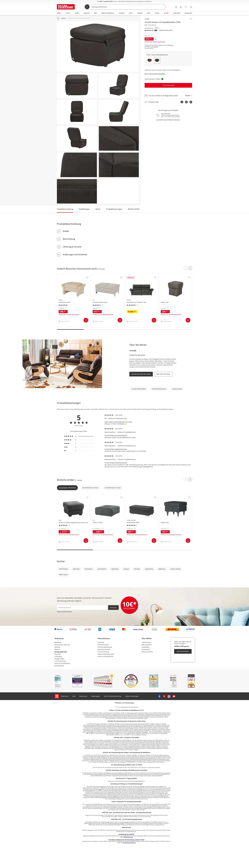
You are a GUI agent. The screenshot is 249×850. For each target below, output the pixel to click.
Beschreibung (69, 239)
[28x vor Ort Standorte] (176, 7)
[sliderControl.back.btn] (185, 268)
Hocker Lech (163, 275)
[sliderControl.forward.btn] (190, 268)
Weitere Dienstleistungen (106, 654)
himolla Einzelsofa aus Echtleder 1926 (137, 275)
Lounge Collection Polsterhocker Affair (137, 495)
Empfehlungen (84, 209)
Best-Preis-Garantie (104, 649)
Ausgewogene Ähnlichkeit (67, 488)
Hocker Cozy (163, 495)
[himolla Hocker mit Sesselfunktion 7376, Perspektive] (98, 46)
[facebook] (159, 696)
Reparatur (57, 654)
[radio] (79, 436)
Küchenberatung (103, 645)
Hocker (61, 561)
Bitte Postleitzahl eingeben (155, 74)
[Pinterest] (186, 102)
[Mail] (191, 102)
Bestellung (57, 642)
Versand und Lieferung (61, 645)
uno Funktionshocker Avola (100, 275)
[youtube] (173, 696)
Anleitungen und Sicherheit (75, 254)
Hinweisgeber (95, 696)
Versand (155, 47)
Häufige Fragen (59, 659)
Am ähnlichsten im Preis (90, 488)
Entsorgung (58, 656)
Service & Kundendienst (62, 663)
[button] (150, 60)
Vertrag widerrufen (60, 652)
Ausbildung (145, 647)
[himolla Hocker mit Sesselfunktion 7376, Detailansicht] (119, 138)
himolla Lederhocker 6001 (65, 275)
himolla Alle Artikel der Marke (141, 374)
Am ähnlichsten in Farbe (113, 488)
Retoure (57, 649)
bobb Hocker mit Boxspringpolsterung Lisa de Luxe (73, 495)
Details (66, 231)
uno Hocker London (97, 495)
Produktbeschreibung (65, 209)
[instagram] (169, 696)
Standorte (101, 642)
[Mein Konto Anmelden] (181, 7)
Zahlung (57, 647)
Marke (98, 209)
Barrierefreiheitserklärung (112, 696)
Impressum (65, 696)
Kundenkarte (146, 649)
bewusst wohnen (147, 652)
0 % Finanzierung (60, 661)
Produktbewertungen (114, 209)
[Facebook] (182, 102)
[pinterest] (164, 696)
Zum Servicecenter (183, 651)
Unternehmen (146, 642)
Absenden (113, 608)
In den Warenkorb (168, 85)
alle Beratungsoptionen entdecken (168, 120)
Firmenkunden (59, 666)
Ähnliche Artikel (133, 209)
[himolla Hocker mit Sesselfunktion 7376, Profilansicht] (119, 112)
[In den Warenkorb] (86, 320)
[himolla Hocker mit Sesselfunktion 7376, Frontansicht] (77, 85)
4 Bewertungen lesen (165, 30)
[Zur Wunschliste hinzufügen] (191, 19)
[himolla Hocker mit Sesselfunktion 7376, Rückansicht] (77, 138)
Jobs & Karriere (147, 645)
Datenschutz (83, 696)
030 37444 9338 (165, 113)
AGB (73, 696)
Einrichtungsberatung (105, 647)
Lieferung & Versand (72, 246)
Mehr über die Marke (163, 374)
